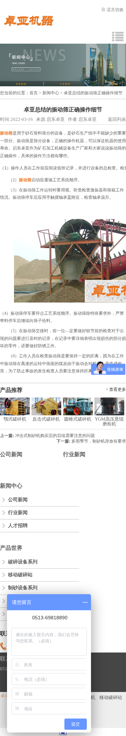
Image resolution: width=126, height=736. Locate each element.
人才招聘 (18, 525)
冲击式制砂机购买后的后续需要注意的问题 (55, 435)
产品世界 (11, 548)
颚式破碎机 (15, 419)
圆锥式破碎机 (77, 419)
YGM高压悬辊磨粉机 (109, 421)
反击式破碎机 (46, 419)
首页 (33, 92)
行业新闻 (74, 454)
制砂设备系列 (22, 587)
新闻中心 (50, 92)
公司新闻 (11, 454)
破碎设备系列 (22, 561)
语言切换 (115, 9)
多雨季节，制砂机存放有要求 (98, 441)
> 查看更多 (116, 389)
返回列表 (117, 119)
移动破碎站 (20, 574)
